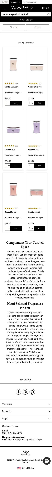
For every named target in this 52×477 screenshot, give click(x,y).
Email (5, 430)
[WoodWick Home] (15, 2)
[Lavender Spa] (13, 140)
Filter (12, 27)
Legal (4, 418)
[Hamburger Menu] (3, 8)
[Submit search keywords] (43, 7)
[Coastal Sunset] (13, 202)
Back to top (25, 379)
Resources (7, 411)
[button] (47, 461)
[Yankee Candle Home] (4, 2)
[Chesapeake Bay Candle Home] (30, 2)
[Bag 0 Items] (47, 8)
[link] (26, 20)
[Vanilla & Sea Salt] (13, 77)
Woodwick (7, 403)
